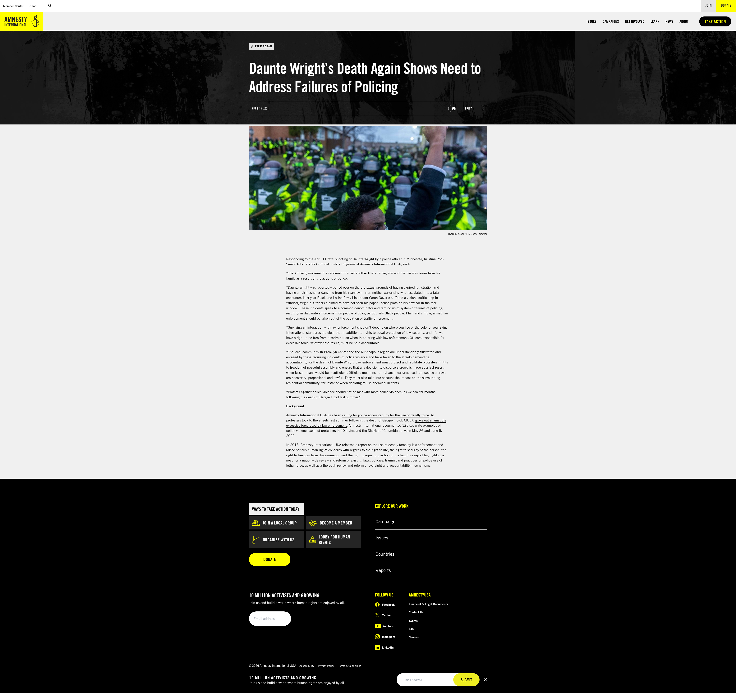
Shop (34, 6)
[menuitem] (13, 6)
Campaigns (611, 21)
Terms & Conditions (349, 665)
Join (709, 5)
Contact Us (416, 612)
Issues (591, 21)
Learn (655, 21)
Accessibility (306, 665)
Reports (383, 570)
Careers (414, 637)
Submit (282, 618)
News (669, 21)
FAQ (411, 629)
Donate (728, 5)
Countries (384, 554)
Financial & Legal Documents (428, 604)
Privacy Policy (326, 665)
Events (413, 621)
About (683, 21)
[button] (50, 6)
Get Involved (634, 21)
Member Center (14, 6)
